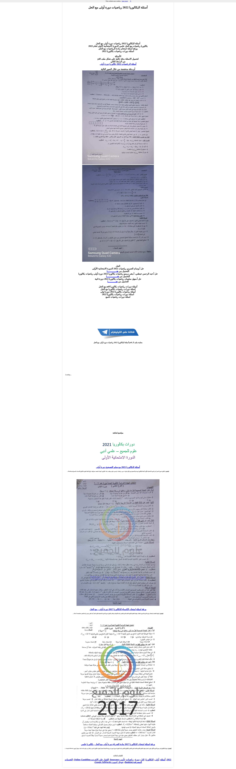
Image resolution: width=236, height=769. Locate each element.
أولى (157, 759)
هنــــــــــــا (112, 281)
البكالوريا (150, 759)
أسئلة (162, 759)
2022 (169, 759)
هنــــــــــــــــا (112, 276)
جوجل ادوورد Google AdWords (109, 762)
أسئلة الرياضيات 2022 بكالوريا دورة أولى (118, 64)
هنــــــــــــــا (112, 271)
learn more (125, 1)
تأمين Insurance (117, 759)
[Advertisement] (118, 27)
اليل (142, 759)
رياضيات (130, 759)
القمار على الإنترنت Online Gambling (91, 759)
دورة (137, 759)
